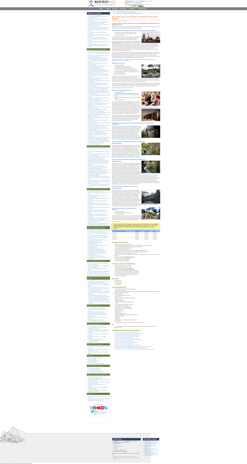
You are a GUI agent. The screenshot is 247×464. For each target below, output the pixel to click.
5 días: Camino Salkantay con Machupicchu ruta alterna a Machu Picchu (129, 333)
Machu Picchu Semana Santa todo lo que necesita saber (125, 456)
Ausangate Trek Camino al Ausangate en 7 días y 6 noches (126, 338)
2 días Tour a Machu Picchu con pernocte (96, 272)
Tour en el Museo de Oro (93, 360)
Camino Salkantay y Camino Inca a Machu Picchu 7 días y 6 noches (128, 339)
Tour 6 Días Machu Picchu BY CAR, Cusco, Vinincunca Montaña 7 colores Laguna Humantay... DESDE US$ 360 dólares (99, 293)
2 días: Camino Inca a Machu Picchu (95, 15)
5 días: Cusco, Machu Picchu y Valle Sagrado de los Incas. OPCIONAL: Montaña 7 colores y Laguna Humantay (98, 61)
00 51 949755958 (149, 1)
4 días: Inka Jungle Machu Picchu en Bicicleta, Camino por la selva (128, 334)
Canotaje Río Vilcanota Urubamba (95, 242)
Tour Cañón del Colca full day (94, 368)
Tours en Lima (90, 355)
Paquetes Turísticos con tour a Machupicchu (96, 49)
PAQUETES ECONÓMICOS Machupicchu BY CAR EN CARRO (98, 278)
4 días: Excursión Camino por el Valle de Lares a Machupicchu (127, 336)
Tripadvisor (116, 447)
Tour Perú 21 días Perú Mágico (94, 144)
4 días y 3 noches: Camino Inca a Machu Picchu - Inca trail (126, 332)
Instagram (116, 448)
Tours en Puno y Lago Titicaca (93, 323)
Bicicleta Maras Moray (92, 247)
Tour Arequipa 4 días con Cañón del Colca (96, 372)
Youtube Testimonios (118, 446)
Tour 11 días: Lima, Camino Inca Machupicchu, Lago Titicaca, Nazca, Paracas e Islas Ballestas (133, 346)
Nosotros (114, 8)
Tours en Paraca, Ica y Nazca (93, 305)
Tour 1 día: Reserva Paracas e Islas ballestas (97, 313)
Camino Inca (132, 8)
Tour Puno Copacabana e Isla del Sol (95, 339)
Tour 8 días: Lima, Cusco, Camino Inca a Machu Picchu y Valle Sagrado (128, 13)
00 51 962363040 (136, 1)
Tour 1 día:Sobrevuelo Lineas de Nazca (96, 311)
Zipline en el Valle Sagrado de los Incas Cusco (97, 239)
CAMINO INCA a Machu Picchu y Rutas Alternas (126, 11)
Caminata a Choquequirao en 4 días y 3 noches (124, 337)
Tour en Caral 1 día (92, 359)
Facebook (115, 444)
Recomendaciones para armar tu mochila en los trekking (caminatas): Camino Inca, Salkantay (151, 454)
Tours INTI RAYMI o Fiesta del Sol (94, 344)
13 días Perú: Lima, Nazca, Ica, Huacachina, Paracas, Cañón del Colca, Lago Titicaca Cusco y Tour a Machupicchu (98, 135)
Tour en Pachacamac (92, 362)
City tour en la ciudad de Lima (121, 33)
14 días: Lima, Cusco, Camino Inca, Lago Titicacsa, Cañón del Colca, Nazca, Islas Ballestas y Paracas (134, 348)
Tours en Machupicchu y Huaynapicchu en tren (97, 260)
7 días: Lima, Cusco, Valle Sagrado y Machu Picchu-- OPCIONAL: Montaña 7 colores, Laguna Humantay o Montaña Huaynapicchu (98, 92)
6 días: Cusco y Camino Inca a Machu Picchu (124, 341)
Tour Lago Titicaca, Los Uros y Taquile (95, 325)
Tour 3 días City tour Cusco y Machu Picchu (97, 51)
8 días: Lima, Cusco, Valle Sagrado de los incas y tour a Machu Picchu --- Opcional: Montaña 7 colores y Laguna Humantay (99, 104)
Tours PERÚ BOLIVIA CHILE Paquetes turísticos (97, 146)
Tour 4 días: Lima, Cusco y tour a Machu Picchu (97, 58)
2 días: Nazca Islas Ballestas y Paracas (95, 319)
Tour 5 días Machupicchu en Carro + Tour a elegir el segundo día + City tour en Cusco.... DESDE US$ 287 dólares (98, 285)
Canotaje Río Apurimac (92, 243)
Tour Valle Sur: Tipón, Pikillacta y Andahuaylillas (97, 237)
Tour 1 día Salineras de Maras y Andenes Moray (97, 235)
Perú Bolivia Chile (142, 8)
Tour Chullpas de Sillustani (93, 340)
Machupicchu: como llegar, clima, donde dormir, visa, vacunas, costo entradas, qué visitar (151, 450)
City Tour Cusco (91, 238)
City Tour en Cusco (119, 70)
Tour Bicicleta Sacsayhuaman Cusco (95, 255)
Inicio (101, 8)
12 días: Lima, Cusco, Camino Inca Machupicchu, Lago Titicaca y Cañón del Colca (131, 347)
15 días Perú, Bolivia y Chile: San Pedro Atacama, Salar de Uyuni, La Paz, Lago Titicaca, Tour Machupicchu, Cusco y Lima (99, 185)
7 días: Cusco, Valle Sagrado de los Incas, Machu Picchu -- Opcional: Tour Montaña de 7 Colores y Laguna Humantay (98, 85)
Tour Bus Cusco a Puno (93, 341)
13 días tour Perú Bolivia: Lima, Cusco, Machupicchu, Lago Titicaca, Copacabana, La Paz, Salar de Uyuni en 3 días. (99, 177)
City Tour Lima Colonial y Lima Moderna (96, 363)
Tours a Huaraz (90, 393)
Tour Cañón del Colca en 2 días (94, 369)
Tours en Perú (122, 8)
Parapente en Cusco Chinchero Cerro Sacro (97, 250)
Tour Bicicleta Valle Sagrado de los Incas (96, 249)
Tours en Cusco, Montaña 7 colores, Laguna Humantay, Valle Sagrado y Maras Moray (96, 227)
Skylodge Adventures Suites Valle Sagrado (96, 251)
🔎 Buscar (107, 8)
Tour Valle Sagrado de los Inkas (121, 93)
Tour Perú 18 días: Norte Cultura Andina (96, 142)
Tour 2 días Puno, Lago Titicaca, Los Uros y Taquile (98, 329)
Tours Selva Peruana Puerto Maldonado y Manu (97, 374)
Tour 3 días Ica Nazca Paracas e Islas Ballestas (97, 321)
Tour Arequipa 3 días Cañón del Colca (95, 370)
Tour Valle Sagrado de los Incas (94, 241)
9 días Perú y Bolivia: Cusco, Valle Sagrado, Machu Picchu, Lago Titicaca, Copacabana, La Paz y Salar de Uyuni (98, 163)
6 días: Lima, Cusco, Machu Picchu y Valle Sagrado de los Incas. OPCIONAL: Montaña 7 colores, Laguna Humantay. (98, 75)
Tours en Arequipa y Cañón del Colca (95, 365)
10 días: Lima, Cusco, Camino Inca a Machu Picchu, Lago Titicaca (128, 345)
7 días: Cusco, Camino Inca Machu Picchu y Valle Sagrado (126, 342)
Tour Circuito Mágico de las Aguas (95, 357)
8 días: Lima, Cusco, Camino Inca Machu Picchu (124, 343)
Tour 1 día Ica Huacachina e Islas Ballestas (96, 307)
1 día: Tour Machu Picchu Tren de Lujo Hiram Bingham (99, 271)
